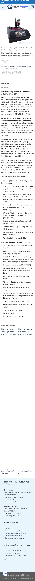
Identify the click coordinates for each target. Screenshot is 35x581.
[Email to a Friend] (13, 72)
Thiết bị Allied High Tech (10, 68)
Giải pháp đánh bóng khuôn (13, 536)
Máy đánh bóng (13, 50)
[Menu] (2, 7)
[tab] (17, 83)
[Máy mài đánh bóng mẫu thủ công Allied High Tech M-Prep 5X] (26, 398)
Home (3, 48)
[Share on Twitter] (9, 72)
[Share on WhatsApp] (3, 72)
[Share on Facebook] (6, 72)
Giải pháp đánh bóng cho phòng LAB (16, 531)
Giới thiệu (8, 528)
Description (5, 83)
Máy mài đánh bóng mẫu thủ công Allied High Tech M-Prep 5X (25, 471)
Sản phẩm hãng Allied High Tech (15, 48)
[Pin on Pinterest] (16, 72)
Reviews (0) (4, 87)
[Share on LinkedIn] (19, 72)
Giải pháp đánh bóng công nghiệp (15, 533)
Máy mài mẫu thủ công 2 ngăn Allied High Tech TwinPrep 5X (8, 471)
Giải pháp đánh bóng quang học (15, 538)
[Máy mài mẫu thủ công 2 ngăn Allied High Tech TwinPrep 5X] (9, 398)
